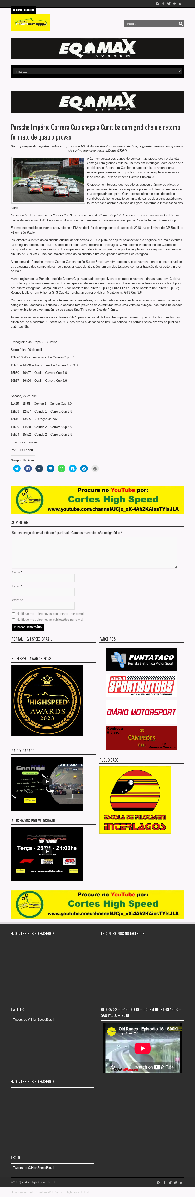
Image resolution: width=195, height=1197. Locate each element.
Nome (16, 572)
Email (16, 586)
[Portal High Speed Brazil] (30, 27)
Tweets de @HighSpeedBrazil (33, 1019)
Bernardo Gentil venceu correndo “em (63, 3)
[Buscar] (180, 23)
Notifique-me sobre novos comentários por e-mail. (51, 613)
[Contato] (97, 58)
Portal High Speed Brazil (31, 639)
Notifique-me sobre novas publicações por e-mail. (51, 619)
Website (17, 600)
